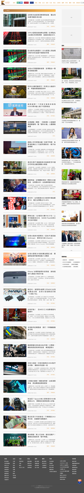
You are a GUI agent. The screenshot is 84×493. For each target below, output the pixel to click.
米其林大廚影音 (53, 471)
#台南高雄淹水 (76, 262)
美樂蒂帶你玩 (63, 477)
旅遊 (14, 463)
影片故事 (51, 465)
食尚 (14, 465)
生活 (43, 2)
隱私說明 (74, 471)
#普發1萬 (65, 259)
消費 (14, 469)
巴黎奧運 (44, 467)
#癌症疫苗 (71, 259)
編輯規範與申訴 (76, 463)
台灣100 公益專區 (64, 465)
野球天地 (44, 463)
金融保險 (53, 26)
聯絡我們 (74, 469)
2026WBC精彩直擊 (64, 471)
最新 (14, 2)
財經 (40, 2)
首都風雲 (29, 467)
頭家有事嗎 (62, 479)
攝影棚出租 (74, 467)
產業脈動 (53, 98)
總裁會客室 (79, 2)
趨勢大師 (6, 475)
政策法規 (6, 477)
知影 (74, 2)
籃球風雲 (44, 461)
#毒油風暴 (75, 266)
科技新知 (6, 471)
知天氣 (14, 475)
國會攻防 (29, 463)
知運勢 (14, 477)
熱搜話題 (53, 44)
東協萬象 (37, 465)
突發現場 (21, 461)
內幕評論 (29, 465)
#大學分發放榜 (66, 264)
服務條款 (74, 473)
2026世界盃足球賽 (64, 467)
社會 (51, 2)
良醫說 (61, 473)
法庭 (20, 463)
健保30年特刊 (63, 475)
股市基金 (53, 115)
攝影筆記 (51, 469)
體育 (70, 2)
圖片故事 (51, 467)
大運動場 (44, 465)
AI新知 (58, 2)
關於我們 (74, 461)
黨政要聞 (29, 461)
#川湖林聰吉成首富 (67, 266)
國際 (63, 2)
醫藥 (14, 467)
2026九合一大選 (64, 463)
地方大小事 (21, 467)
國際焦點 (53, 247)
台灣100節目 (63, 461)
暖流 (20, 465)
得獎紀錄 (74, 465)
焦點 (36, 2)
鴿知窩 (51, 463)
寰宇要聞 (37, 461)
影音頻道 (51, 461)
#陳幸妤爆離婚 (74, 264)
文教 (14, 471)
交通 (14, 461)
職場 (14, 473)
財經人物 (6, 465)
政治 (54, 2)
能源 (47, 2)
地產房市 (6, 479)
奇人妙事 (37, 467)
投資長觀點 (7, 463)
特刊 (66, 2)
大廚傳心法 (62, 469)
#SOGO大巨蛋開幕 (67, 262)
